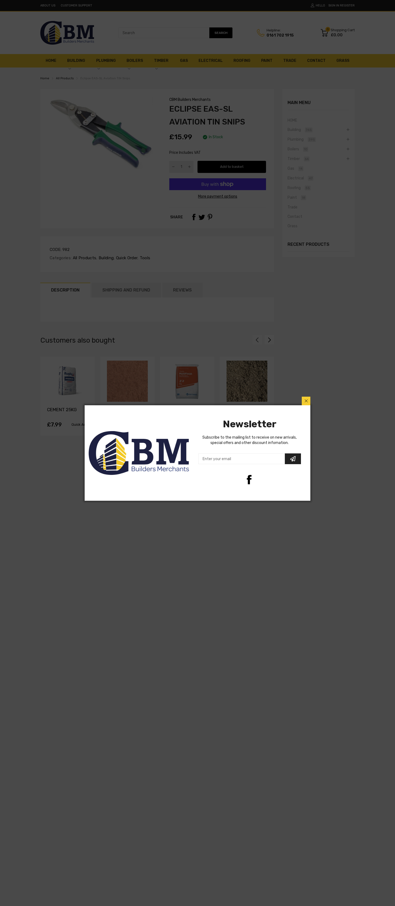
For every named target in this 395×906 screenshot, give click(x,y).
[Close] (306, 401)
